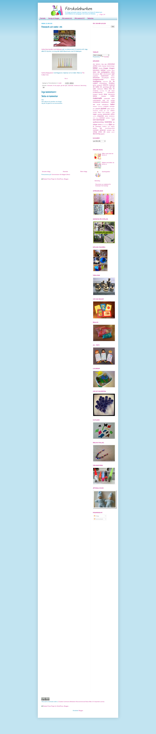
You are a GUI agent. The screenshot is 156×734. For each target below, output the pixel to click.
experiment (104, 76)
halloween (100, 89)
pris (94, 108)
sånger (95, 124)
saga (113, 112)
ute (101, 128)
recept (101, 110)
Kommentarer (99, 519)
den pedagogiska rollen (106, 72)
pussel (98, 108)
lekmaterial (111, 94)
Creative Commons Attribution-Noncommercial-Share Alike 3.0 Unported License (81, 701)
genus (94, 85)
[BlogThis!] (68, 83)
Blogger (81, 710)
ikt (114, 89)
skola (106, 116)
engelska (95, 76)
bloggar (105, 68)
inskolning (102, 90)
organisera (100, 106)
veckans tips (111, 130)
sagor (95, 114)
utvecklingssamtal (110, 128)
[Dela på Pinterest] (73, 83)
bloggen (112, 68)
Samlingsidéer (106, 171)
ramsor (112, 108)
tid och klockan (105, 124)
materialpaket (97, 100)
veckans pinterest (99, 130)
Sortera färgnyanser (47, 73)
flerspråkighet (105, 77)
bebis (99, 66)
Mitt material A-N (67, 18)
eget (113, 74)
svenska (108, 122)
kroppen (95, 94)
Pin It (66, 78)
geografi (99, 85)
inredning (95, 90)
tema (99, 124)
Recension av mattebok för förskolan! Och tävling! (103, 185)
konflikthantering (97, 92)
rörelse (108, 112)
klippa (113, 90)
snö (94, 118)
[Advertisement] (64, 157)
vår (104, 132)
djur (101, 74)
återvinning (83, 85)
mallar (112, 96)
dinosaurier (96, 74)
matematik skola (109, 98)
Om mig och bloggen (53, 18)
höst (110, 89)
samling (100, 114)
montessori (77, 85)
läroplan (103, 96)
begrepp (104, 66)
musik (98, 104)
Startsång (97, 180)
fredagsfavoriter (98, 79)
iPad (106, 90)
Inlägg (97, 516)
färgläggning (97, 81)
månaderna (105, 104)
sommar (102, 118)
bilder (95, 68)
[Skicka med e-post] (66, 83)
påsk (108, 108)
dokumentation (107, 74)
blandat (101, 68)
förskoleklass (103, 83)
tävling (95, 128)
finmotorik (49, 85)
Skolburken (90, 18)
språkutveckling (98, 122)
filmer (113, 76)
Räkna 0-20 (101, 112)
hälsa (106, 89)
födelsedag (105, 81)
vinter (100, 132)
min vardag (111, 100)
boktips (103, 70)
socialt (97, 118)
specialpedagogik (99, 120)
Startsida (42, 18)
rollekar (112, 110)
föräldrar (112, 83)
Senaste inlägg (46, 171)
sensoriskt (106, 114)
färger (113, 79)
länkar (95, 96)
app (105, 64)
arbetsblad (111, 64)
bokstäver (96, 70)
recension (95, 110)
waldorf (113, 132)
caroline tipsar (111, 70)
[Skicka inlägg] (43, 87)
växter (108, 132)
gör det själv (64, 85)
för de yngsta (56, 85)
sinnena (94, 116)
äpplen (103, 134)
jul (109, 91)
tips (110, 124)
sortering (113, 118)
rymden (95, 112)
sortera (108, 118)
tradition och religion (108, 126)
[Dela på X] (69, 83)
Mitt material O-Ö (79, 18)
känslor (101, 94)
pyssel (103, 108)
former (113, 77)
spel (113, 120)
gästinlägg (106, 87)
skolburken (112, 116)
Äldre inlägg (83, 171)
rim (104, 110)
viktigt (95, 132)
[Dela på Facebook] (71, 83)
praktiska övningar (109, 106)
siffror (113, 114)
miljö (103, 100)
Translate (106, 56)
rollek (108, 110)
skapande (100, 116)
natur (112, 104)
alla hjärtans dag (98, 64)
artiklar (95, 66)
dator (94, 72)
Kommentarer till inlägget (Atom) (61, 174)
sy (114, 122)
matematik (70, 85)
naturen (95, 106)
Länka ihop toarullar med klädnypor (51, 49)
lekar (105, 94)
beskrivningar (111, 66)
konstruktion (111, 92)
